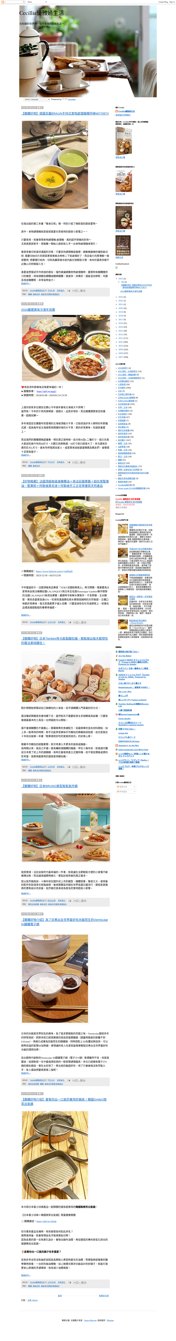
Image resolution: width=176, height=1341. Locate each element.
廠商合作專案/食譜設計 (50, 294)
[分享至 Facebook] (81, 290)
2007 (121, 357)
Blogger (110, 1320)
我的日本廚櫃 (33, 904)
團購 (30, 294)
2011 (121, 342)
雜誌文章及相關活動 (126, 478)
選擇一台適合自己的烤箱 (128, 470)
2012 (121, 338)
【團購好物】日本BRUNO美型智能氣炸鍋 (49, 786)
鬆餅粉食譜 (123, 482)
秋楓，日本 (123, 450)
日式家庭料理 (124, 404)
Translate (72, 99)
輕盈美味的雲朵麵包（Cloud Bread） (138, 621)
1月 (122, 282)
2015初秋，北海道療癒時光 (130, 378)
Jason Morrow (90, 1320)
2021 (121, 304)
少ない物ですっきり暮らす (129, 683)
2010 (121, 346)
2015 (121, 327)
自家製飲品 (123, 424)
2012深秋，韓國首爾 (127, 375)
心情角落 (122, 384)
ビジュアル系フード (127, 737)
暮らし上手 (123, 696)
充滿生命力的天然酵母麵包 (140, 549)
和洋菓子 (122, 440)
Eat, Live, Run (124, 691)
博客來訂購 (120, 157)
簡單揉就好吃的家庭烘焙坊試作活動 (133, 473)
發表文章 (123, 787)
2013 (121, 334)
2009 (121, 349)
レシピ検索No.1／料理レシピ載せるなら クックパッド (134, 755)
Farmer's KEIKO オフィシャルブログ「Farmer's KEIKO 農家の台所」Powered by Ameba (133, 662)
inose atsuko (124, 718)
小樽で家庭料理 (125, 710)
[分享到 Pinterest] (84, 290)
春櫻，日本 (123, 443)
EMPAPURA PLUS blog (128, 741)
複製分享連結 (121, 507)
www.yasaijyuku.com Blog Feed (133, 750)
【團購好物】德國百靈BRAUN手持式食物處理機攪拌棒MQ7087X (65, 113)
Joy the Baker (124, 656)
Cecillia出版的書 (125, 485)
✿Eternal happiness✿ (128, 714)
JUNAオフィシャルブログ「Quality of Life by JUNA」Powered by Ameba (134, 677)
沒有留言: (61, 291)
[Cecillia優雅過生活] (117, 268)
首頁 (60, 1296)
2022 (121, 301)
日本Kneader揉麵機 (126, 398)
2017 (121, 319)
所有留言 (123, 791)
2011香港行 (123, 368)
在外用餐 (122, 417)
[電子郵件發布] (69, 291)
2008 (121, 353)
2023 (121, 297)
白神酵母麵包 (124, 411)
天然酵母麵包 (124, 381)
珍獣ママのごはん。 (127, 729)
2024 (121, 279)
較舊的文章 (104, 1296)
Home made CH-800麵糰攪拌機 (132, 488)
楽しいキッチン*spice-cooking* (132, 700)
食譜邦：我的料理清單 (125, 505)
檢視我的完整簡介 (123, 115)
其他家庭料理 (124, 437)
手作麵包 (122, 388)
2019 (121, 312)
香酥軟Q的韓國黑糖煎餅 (139, 575)
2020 (121, 308)
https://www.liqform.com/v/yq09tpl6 (54, 571)
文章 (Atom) (33, 1300)
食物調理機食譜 (124, 453)
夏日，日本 (123, 456)
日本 (120, 391)
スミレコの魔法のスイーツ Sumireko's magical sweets (131, 724)
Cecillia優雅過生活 (126, 111)
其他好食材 (123, 433)
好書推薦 (122, 420)
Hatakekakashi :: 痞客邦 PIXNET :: (134, 687)
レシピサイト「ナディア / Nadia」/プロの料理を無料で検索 (133, 761)
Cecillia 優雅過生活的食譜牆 (128, 499)
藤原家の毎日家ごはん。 (129, 652)
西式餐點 (122, 427)
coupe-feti (123, 733)
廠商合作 (36, 294)
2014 (121, 331)
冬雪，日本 (123, 407)
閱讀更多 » (26, 283)
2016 (121, 323)
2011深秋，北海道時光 (128, 371)
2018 (121, 316)
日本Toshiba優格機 (126, 401)
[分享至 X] (79, 290)
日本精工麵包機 (124, 394)
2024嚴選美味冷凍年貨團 (38, 309)
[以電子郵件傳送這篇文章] (73, 290)
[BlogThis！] (76, 290)
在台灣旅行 (123, 414)
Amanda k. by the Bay (128, 745)
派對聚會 (122, 447)
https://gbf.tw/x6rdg (46, 1221)
